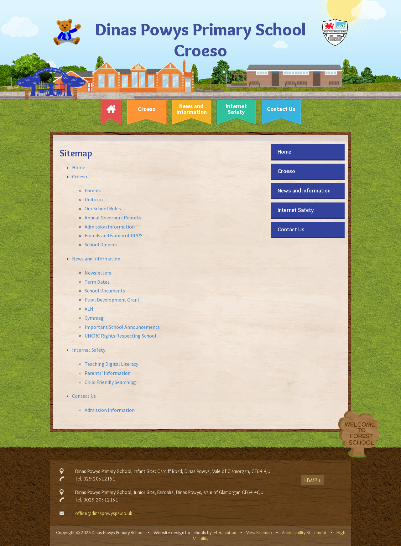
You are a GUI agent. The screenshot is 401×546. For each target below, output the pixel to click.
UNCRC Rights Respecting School (120, 336)
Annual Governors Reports (113, 217)
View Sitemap (259, 532)
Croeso (79, 176)
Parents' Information (108, 373)
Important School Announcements (122, 327)
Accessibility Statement (304, 532)
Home (78, 167)
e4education (224, 532)
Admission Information (110, 226)
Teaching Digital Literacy (111, 364)
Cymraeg (94, 318)
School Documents (105, 290)
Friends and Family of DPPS (114, 235)
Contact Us (84, 396)
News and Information (96, 258)
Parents (93, 190)
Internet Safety (88, 350)
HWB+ (312, 480)
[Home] (111, 111)
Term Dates (97, 282)
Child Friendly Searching (110, 382)
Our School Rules (103, 208)
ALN (89, 309)
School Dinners (101, 244)
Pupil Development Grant (112, 300)
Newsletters (98, 273)
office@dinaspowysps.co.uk (104, 513)
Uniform (94, 199)
